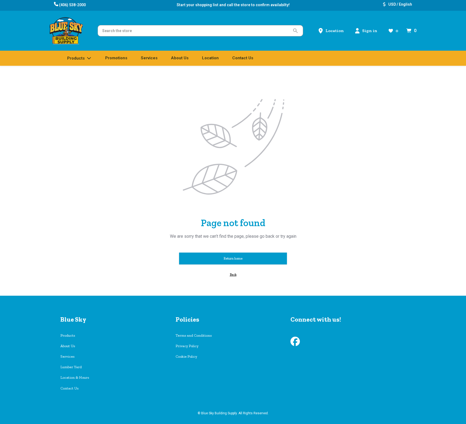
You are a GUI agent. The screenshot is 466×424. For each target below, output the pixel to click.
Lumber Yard (71, 367)
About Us (67, 346)
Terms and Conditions (194, 335)
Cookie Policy (186, 356)
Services (67, 356)
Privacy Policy (187, 346)
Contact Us (69, 388)
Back (233, 275)
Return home (233, 258)
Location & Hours (74, 377)
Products (67, 335)
